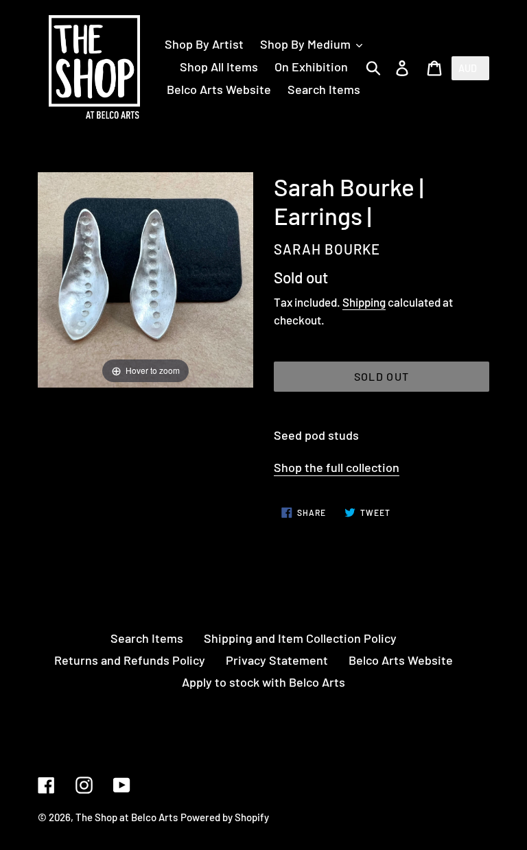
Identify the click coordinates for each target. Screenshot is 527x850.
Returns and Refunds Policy (129, 660)
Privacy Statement (277, 660)
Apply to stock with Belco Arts (263, 681)
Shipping (364, 302)
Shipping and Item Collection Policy (300, 638)
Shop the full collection (336, 467)
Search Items (146, 638)
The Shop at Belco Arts (126, 817)
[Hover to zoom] (145, 277)
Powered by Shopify (224, 817)
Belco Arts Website (401, 660)
